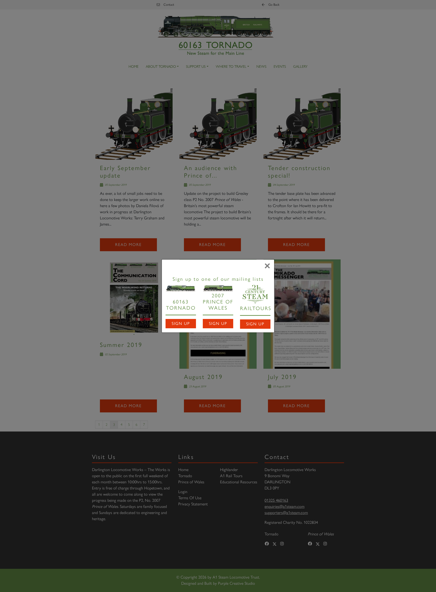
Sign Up (181, 323)
